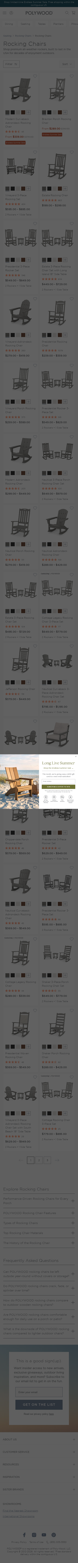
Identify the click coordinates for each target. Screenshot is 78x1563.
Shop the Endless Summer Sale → (58, 768)
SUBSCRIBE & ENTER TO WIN (58, 786)
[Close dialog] (76, 756)
